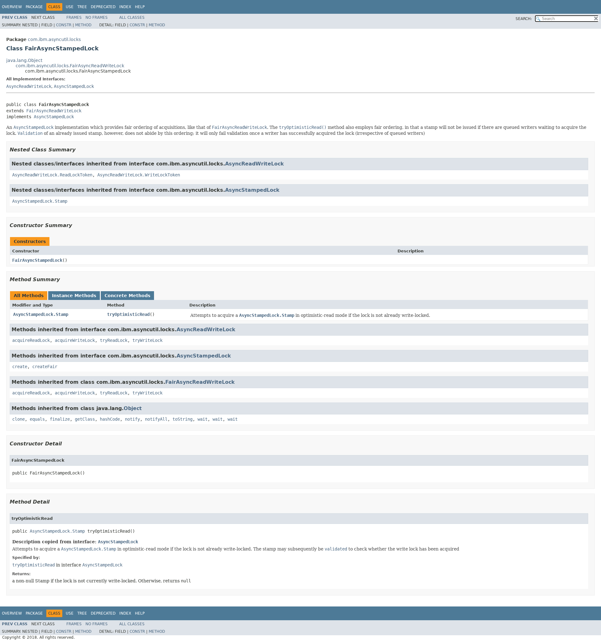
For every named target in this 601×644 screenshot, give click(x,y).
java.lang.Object (24, 60)
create (19, 366)
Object (133, 408)
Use (70, 7)
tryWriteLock (147, 340)
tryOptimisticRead (128, 314)
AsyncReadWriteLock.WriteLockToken (138, 174)
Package (34, 7)
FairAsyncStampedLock (37, 260)
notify (132, 419)
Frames (74, 17)
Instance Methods (74, 295)
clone (18, 419)
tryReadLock (113, 340)
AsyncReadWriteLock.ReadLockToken (52, 174)
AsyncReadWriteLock (28, 86)
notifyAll (156, 419)
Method (83, 25)
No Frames (96, 17)
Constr (63, 25)
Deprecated (103, 7)
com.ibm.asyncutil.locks (54, 39)
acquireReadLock (31, 340)
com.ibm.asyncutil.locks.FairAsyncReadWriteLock (70, 65)
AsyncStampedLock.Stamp (39, 201)
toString (182, 419)
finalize (60, 419)
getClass (85, 419)
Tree (82, 7)
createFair (44, 366)
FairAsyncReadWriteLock (53, 110)
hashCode (110, 419)
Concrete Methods (127, 295)
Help (140, 7)
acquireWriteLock (75, 340)
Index (125, 7)
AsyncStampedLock (74, 86)
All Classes (132, 17)
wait (203, 419)
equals (37, 419)
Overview (12, 7)
